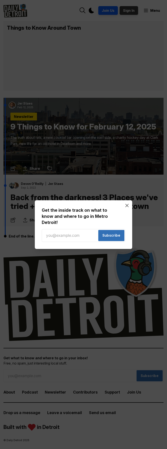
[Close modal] (127, 205)
